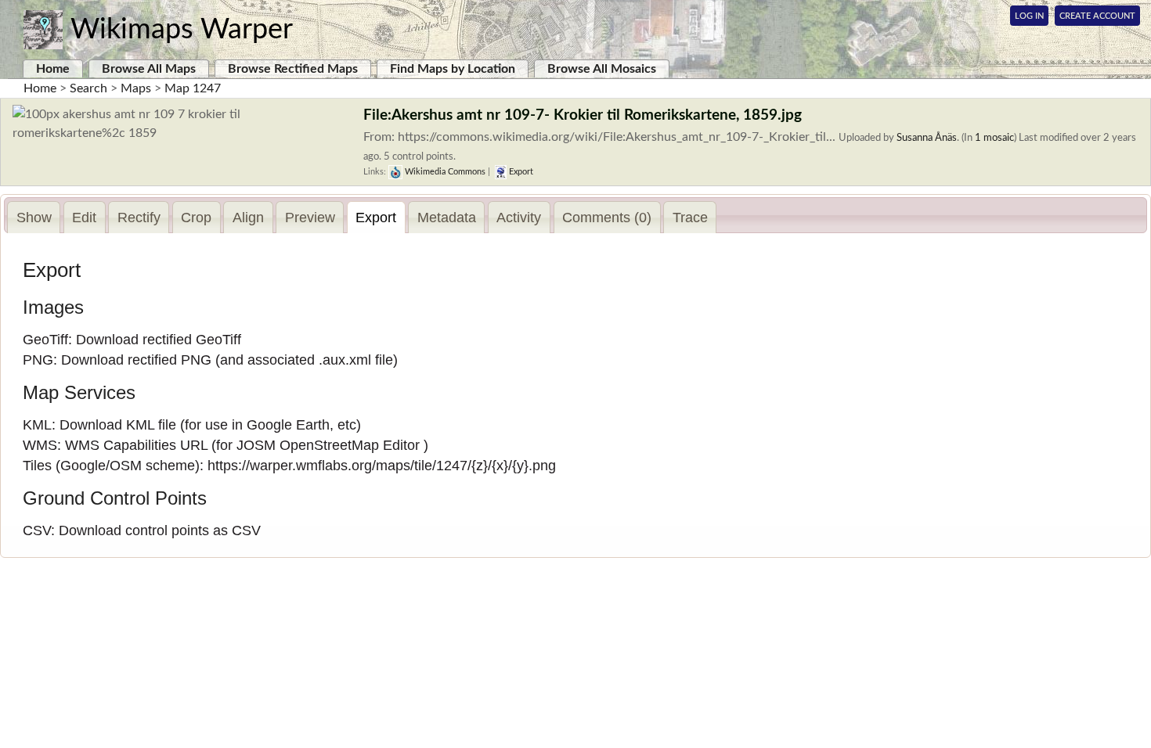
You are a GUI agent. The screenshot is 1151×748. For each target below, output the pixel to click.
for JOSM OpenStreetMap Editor (318, 445)
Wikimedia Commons (443, 171)
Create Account (1097, 16)
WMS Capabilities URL (136, 445)
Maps (136, 88)
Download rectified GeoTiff (158, 339)
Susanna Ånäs (927, 137)
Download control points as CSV (160, 530)
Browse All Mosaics (601, 69)
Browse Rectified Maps (293, 69)
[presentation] (34, 217)
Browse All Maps (149, 69)
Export (520, 171)
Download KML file (118, 425)
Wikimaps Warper (181, 30)
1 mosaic (994, 137)
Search (88, 88)
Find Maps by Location (452, 69)
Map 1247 (192, 88)
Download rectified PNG (136, 360)
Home (53, 69)
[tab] (33, 217)
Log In (1029, 16)
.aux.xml (345, 360)
